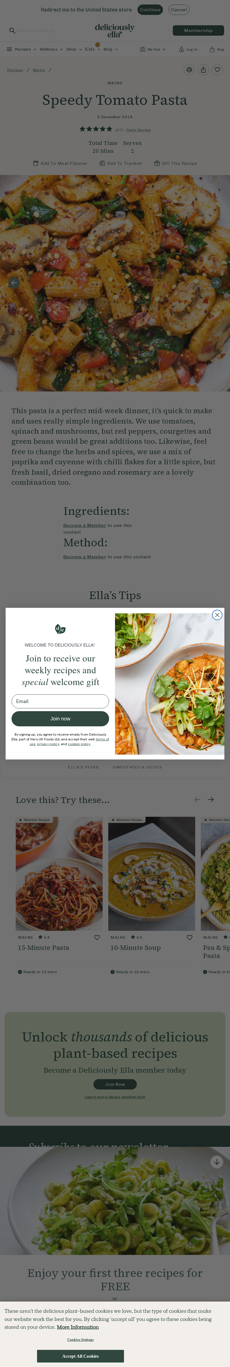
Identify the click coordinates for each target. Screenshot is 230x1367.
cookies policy (79, 744)
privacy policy (48, 744)
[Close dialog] (217, 615)
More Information (78, 1326)
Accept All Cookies (80, 1356)
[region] (115, 1334)
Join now (60, 719)
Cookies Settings (80, 1340)
